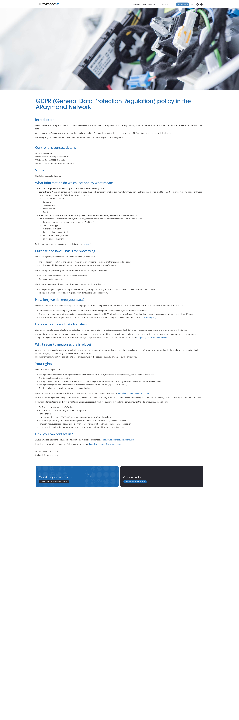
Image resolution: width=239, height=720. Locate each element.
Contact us (184, 4)
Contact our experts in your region (53, 482)
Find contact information (134, 482)
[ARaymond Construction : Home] (47, 4)
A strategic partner (139, 5)
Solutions (152, 5)
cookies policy (150, 317)
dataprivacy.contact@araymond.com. (134, 393)
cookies (86, 244)
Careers (163, 5)
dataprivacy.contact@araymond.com (152, 337)
